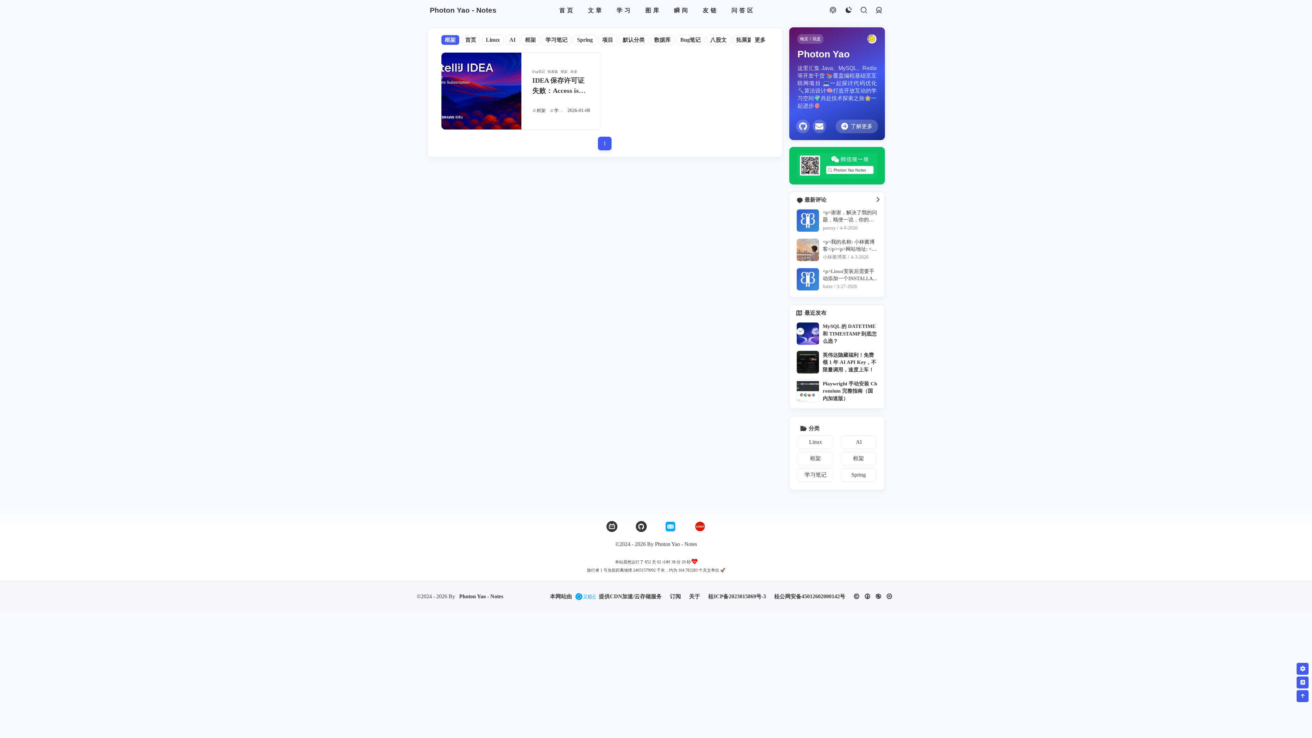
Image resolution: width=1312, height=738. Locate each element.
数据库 (662, 40)
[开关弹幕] (1303, 682)
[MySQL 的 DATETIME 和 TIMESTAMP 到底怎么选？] (807, 333)
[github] (803, 126)
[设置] (1303, 669)
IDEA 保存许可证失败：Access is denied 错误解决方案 (560, 86)
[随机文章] (833, 10)
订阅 (675, 596)
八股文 (718, 40)
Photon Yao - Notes (481, 596)
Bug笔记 (690, 40)
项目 (607, 40)
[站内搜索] (864, 10)
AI (512, 40)
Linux (493, 40)
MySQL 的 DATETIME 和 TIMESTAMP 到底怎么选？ (850, 333)
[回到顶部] (1303, 696)
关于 (694, 596)
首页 (470, 40)
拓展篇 (744, 40)
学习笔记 (557, 40)
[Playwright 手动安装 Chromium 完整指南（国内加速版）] (807, 390)
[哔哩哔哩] (611, 526)
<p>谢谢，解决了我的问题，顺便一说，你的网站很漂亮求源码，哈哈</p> (850, 216)
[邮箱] (670, 526)
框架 (450, 40)
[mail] (819, 126)
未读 (573, 71)
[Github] (641, 526)
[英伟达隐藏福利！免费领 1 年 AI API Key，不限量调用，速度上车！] (807, 362)
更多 (760, 40)
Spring (585, 40)
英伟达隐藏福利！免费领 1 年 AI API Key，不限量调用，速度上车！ (849, 362)
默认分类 (634, 40)
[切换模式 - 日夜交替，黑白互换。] (848, 10)
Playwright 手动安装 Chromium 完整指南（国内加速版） (850, 391)
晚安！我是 (810, 39)
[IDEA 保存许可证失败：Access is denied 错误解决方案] (481, 91)
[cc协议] (873, 596)
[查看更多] (877, 199)
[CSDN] (700, 526)
